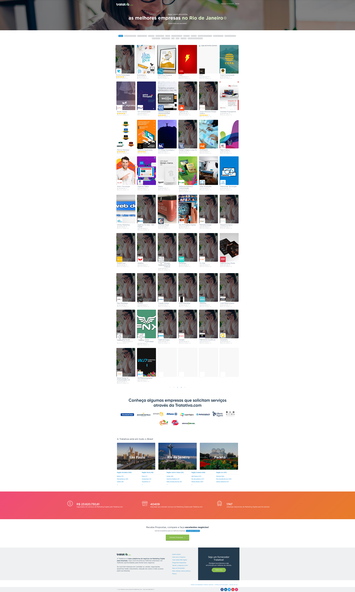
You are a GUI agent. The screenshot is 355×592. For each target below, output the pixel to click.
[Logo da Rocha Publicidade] (119, 71)
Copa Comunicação (227, 75)
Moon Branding (184, 303)
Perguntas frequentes (179, 562)
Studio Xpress (122, 111)
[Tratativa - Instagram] (236, 589)
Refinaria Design (206, 225)
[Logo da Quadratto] (223, 336)
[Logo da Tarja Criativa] (223, 146)
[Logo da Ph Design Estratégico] (161, 146)
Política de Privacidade (221, 584)
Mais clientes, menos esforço (181, 571)
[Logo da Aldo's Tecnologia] (119, 182)
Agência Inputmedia (145, 150)
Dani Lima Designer (165, 75)
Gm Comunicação (144, 111)
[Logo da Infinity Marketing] (119, 221)
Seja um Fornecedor (227, 3)
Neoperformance (226, 225)
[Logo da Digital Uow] (119, 259)
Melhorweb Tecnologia (228, 186)
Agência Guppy (164, 340)
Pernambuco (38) (122, 479)
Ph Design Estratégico (166, 150)
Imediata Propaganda (228, 111)
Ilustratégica (141, 75)
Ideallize (140, 263)
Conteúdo (186, 35)
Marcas (168, 35)
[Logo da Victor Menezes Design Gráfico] (202, 108)
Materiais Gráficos (177, 35)
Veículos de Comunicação (195, 38)
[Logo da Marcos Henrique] (119, 146)
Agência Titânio (143, 186)
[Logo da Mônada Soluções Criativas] (161, 261)
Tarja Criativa (224, 150)
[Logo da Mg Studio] (120, 337)
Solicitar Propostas (176, 537)
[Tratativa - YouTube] (232, 589)
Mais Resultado (122, 303)
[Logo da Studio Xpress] (119, 108)
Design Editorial (142, 35)
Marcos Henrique (123, 150)
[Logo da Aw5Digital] (202, 146)
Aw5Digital (204, 150)
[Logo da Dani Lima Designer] (160, 71)
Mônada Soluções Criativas (167, 264)
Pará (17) (144, 476)
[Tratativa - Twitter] (229, 589)
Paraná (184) (220, 476)
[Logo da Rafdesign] (181, 259)
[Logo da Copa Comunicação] (223, 71)
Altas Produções (206, 186)
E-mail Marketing (218, 35)
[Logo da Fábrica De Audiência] (202, 336)
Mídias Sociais (166, 38)
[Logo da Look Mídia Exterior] (223, 299)
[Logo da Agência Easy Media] (223, 259)
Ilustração (151, 35)
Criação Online (163, 303)
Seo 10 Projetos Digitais (187, 225)
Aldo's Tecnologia (123, 186)
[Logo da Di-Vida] (202, 259)
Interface (193, 35)
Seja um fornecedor (178, 568)
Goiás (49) (170, 476)
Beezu (160, 186)
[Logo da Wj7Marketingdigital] (140, 374)
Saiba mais (218, 570)
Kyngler (181, 340)
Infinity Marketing (123, 225)
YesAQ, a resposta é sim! (180, 565)
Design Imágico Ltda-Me (188, 150)
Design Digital (160, 35)
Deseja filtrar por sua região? (177, 23)
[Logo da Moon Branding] (181, 299)
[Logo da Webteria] (202, 299)
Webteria (203, 303)
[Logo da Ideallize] (140, 259)
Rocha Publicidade (123, 75)
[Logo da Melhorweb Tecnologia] (223, 182)
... (117, 484)
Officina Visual (163, 225)
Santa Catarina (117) (222, 481)
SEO (173, 38)
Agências (183, 38)
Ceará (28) (120, 481)
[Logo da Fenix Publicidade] (141, 337)
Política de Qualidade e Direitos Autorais (202, 584)
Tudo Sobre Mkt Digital (179, 560)
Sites (177, 38)
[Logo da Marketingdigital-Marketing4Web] (161, 108)
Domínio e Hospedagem (205, 35)
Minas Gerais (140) (197, 481)
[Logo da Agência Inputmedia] (140, 146)
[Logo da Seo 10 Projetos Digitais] (181, 221)
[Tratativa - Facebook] (222, 589)
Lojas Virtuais (156, 38)
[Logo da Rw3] (202, 71)
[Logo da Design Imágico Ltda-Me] (181, 146)
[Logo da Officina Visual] (161, 221)
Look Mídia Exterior (227, 303)
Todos (120, 35)
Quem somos (176, 554)
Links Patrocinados (230, 35)
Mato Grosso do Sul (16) (174, 481)
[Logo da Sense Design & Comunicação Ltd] (119, 374)
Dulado (140, 303)
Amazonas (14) (146, 479)
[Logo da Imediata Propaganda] (223, 108)
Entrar (237, 3)
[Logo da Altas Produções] (202, 182)
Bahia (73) (120, 476)
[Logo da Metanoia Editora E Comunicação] (181, 182)
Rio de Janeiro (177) (197, 479)
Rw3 (201, 75)
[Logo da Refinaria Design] (202, 221)
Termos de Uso (233, 584)
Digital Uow (121, 263)
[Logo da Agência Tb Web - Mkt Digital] (140, 221)
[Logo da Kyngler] (181, 336)
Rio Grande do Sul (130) (224, 479)
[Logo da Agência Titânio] (140, 182)
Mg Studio (126, 340)
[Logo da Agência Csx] (181, 108)
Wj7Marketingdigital (145, 378)
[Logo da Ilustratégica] (139, 71)
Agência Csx (183, 111)
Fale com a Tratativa (178, 557)
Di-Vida (202, 263)
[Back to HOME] (124, 4)
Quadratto (224, 340)
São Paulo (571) (196, 476)
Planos (174, 573)
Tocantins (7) (146, 481)
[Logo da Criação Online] (161, 299)
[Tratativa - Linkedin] (225, 589)
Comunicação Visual (130, 35)
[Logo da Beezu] (161, 182)
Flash (180, 75)
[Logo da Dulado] (140, 299)
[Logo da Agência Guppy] (161, 336)
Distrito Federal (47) (173, 479)
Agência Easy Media (227, 263)
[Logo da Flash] (181, 71)
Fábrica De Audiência (207, 340)
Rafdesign (182, 263)
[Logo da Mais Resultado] (119, 299)
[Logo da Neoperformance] (223, 221)
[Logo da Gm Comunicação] (140, 108)
